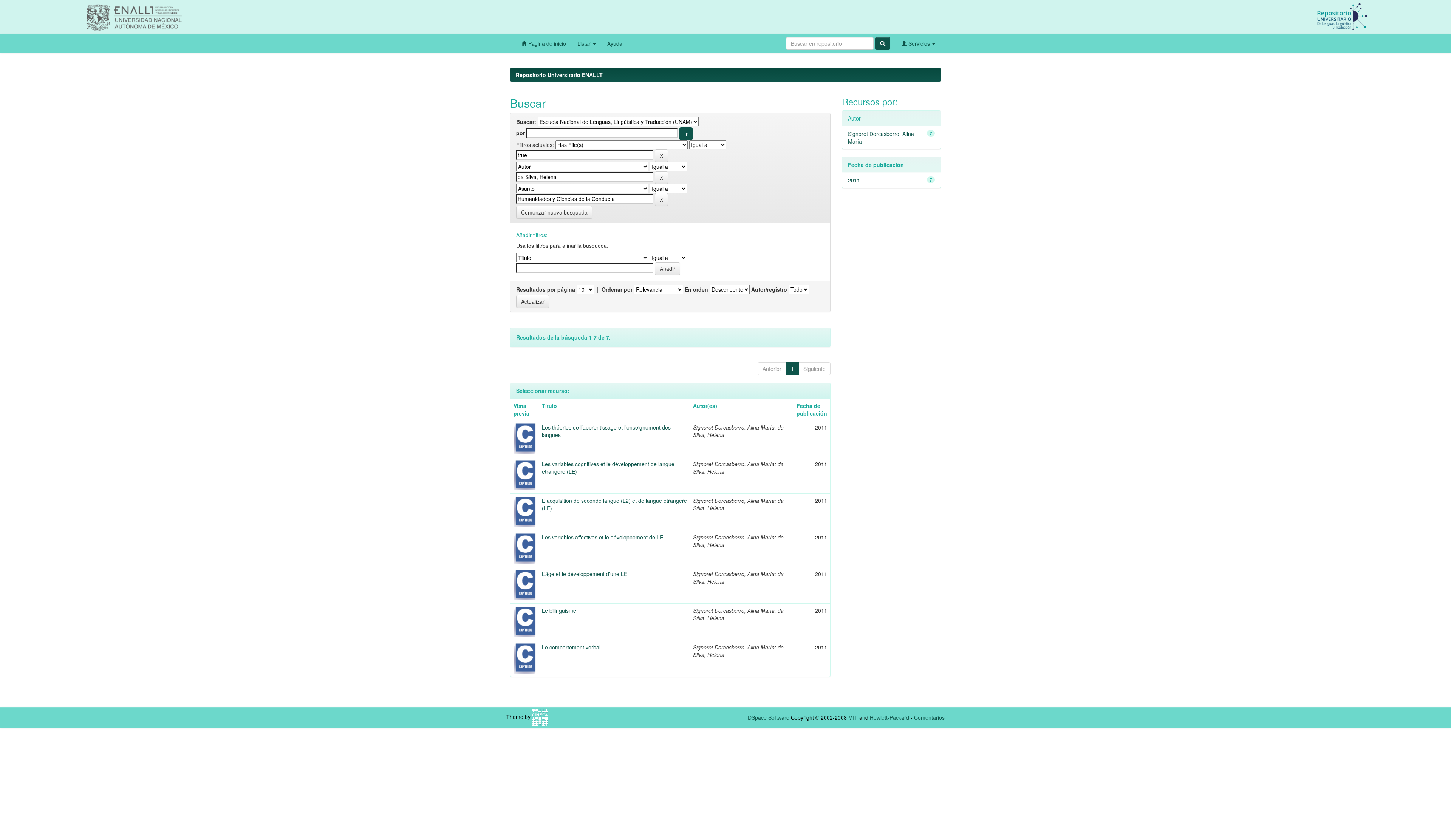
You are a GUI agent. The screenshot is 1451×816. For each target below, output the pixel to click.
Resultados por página (545, 289)
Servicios (919, 43)
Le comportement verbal (571, 647)
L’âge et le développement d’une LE (584, 574)
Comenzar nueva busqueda (554, 212)
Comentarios (929, 717)
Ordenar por (617, 289)
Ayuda (614, 43)
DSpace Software (768, 717)
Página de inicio (546, 43)
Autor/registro (769, 289)
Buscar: (526, 121)
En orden (696, 289)
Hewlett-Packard (889, 717)
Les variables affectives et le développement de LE (602, 537)
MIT (853, 717)
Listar (584, 43)
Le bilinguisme (559, 610)
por (520, 133)
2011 (854, 180)
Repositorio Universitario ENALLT (559, 75)
